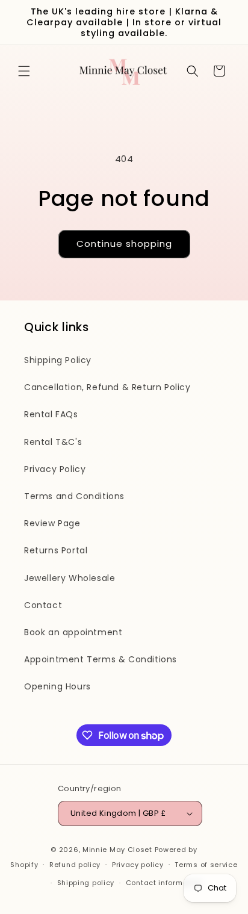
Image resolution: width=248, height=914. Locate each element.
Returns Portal (55, 550)
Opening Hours (57, 686)
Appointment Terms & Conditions (100, 659)
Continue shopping (124, 243)
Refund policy (75, 864)
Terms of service (206, 864)
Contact (43, 605)
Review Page (52, 523)
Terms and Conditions (74, 496)
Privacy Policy (54, 469)
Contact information (164, 883)
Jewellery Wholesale (69, 578)
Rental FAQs (51, 414)
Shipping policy (86, 883)
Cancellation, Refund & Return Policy (107, 387)
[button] (24, 71)
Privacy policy (138, 864)
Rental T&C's (53, 442)
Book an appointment (73, 632)
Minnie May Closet (117, 849)
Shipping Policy (57, 360)
